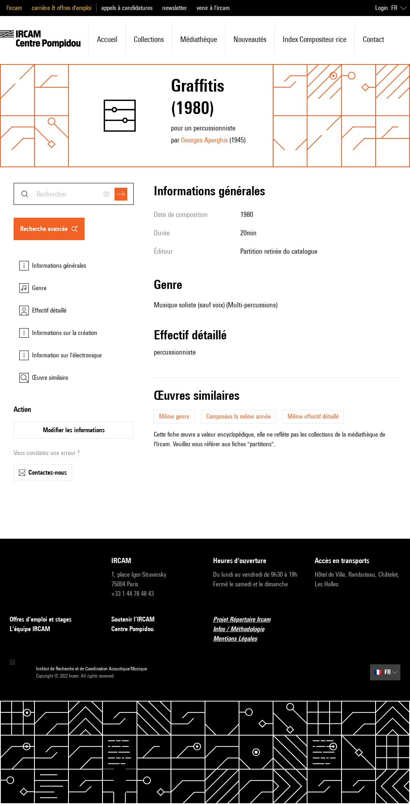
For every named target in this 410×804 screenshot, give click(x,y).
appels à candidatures (127, 8)
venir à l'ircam (213, 8)
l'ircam (14, 8)
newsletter (174, 8)
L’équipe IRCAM (30, 629)
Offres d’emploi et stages (41, 619)
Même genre (174, 416)
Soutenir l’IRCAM (133, 619)
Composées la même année (238, 416)
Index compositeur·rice (314, 39)
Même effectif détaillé (313, 416)
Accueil (107, 39)
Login (381, 8)
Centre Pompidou (132, 629)
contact (373, 39)
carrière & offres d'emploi (61, 8)
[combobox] (74, 194)
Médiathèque (198, 39)
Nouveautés (249, 39)
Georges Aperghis (204, 140)
